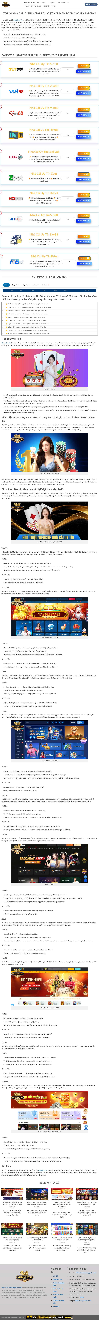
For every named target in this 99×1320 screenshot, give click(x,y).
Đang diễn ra (15, 285)
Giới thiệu (41, 2)
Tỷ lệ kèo (51, 2)
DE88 (53, 6)
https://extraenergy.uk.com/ (86, 1273)
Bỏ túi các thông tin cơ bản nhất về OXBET (37, 1239)
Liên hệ (46, 6)
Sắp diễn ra (26, 285)
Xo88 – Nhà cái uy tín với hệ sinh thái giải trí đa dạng (86, 1204)
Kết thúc (35, 285)
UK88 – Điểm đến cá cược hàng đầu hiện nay (12, 1239)
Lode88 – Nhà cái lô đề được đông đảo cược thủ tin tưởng (62, 1205)
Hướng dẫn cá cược (33, 6)
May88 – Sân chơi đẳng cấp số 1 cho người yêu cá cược (12, 1204)
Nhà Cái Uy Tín (29, 2)
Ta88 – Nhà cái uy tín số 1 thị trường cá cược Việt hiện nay (87, 1240)
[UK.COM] (11, 4)
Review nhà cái (63, 2)
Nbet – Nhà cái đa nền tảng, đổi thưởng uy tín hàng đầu (37, 1204)
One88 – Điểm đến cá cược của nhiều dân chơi (62, 1239)
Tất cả (6, 285)
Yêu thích (45, 285)
